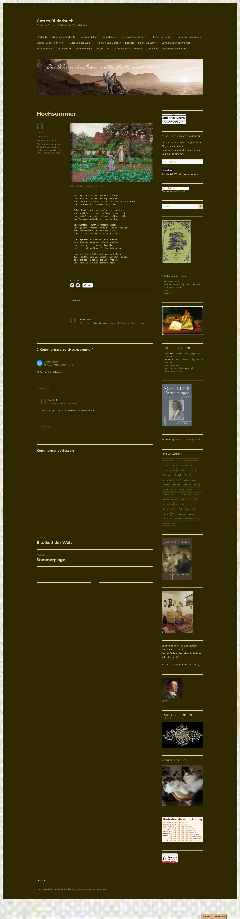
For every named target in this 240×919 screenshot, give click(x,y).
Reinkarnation (169, 499)
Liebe (181, 489)
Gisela (39, 132)
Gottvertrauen (190, 480)
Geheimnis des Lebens (133, 37)
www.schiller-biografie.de (188, 439)
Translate (181, 191)
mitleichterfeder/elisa (173, 368)
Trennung (189, 509)
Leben (165, 489)
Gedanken (167, 475)
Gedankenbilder (88, 37)
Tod (180, 509)
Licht (173, 489)
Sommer (192, 504)
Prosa (190, 494)
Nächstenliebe (169, 494)
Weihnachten (191, 519)
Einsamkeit (193, 460)
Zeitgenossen (44, 48)
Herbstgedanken (51, 147)
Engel (165, 465)
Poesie (58, 150)
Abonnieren (167, 170)
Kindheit (187, 485)
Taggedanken (109, 37)
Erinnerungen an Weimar (176, 43)
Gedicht (49, 144)
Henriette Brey (146, 43)
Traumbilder (120, 48)
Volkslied (167, 519)
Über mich (62, 48)
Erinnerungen (169, 470)
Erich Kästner (187, 465)
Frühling (182, 470)
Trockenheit (48, 153)
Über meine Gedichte (63, 37)
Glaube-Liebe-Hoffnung (50, 43)
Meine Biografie (83, 48)
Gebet (192, 470)
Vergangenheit (179, 514)
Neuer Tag (168, 293)
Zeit (173, 523)
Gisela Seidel (168, 480)
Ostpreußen (102, 48)
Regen (198, 494)
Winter (166, 523)
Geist (187, 475)
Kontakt (138, 48)
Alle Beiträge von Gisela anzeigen (130, 323)
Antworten (42, 388)
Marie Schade (52, 361)
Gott (179, 480)
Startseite (42, 37)
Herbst (166, 485)
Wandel (167, 290)
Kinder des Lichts (171, 281)
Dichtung (41, 144)
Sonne (39, 153)
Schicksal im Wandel (173, 287)
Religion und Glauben (109, 43)
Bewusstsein (168, 460)
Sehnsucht (180, 504)
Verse (57, 153)
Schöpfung (168, 504)
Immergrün (177, 371)
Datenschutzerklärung (174, 48)
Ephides (129, 43)
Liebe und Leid (161, 37)
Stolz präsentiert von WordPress (92, 889)
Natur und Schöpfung (189, 37)
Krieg (196, 485)
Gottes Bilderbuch (55, 20)
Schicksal (182, 499)
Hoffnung (176, 485)
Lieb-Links (152, 48)
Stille (173, 509)
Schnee (193, 499)
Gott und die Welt (80, 43)
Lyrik (52, 150)
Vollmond (178, 519)
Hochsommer (43, 150)
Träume (166, 514)
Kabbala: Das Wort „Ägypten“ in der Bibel (182, 284)
